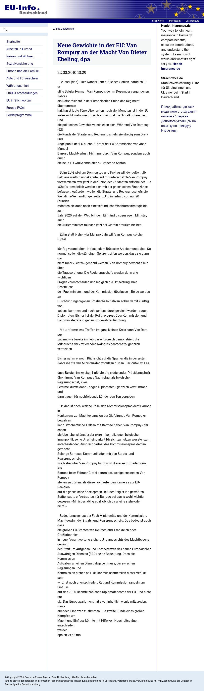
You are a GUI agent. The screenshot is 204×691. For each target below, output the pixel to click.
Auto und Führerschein (22, 78)
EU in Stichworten (18, 100)
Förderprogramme (19, 115)
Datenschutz (192, 21)
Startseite (13, 41)
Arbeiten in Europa (19, 49)
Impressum (175, 21)
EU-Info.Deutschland (64, 28)
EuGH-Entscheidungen (22, 93)
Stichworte (158, 21)
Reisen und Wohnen (20, 56)
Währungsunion (17, 86)
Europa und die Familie (22, 71)
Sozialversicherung (19, 64)
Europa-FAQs (15, 108)
